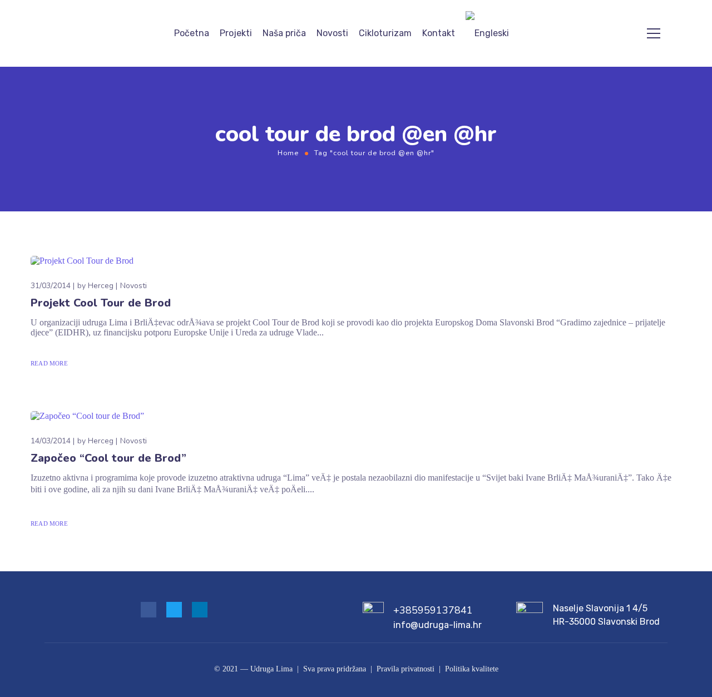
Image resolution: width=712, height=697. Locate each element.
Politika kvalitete (471, 669)
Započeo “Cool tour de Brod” (108, 458)
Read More (49, 363)
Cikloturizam (385, 33)
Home (288, 152)
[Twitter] (174, 609)
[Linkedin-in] (199, 609)
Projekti (236, 33)
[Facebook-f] (148, 609)
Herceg (100, 285)
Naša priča (284, 33)
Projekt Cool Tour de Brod (101, 302)
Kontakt (438, 33)
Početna (191, 33)
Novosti (332, 33)
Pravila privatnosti (405, 669)
